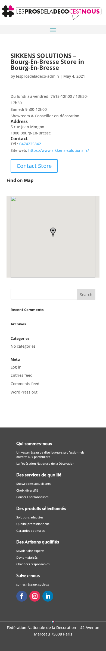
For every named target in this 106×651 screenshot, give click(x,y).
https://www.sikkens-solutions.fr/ (58, 150)
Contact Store (34, 165)
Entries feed (22, 375)
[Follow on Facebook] (21, 596)
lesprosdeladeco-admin (37, 76)
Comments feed (25, 383)
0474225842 (30, 143)
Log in (16, 367)
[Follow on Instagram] (34, 596)
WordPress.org (24, 392)
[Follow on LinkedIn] (47, 596)
